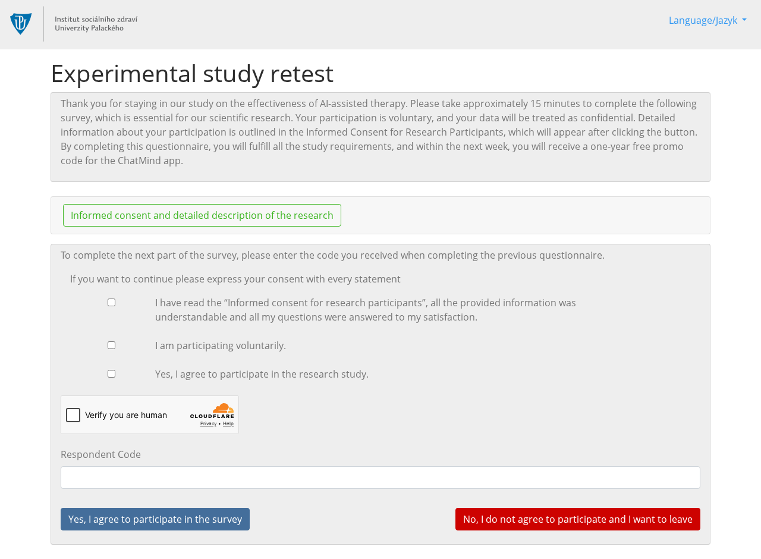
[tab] (380, 215)
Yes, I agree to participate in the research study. (262, 374)
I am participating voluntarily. (220, 345)
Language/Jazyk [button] (704, 20)
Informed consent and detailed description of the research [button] (202, 215)
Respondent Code (101, 454)
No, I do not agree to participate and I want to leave (578, 519)
